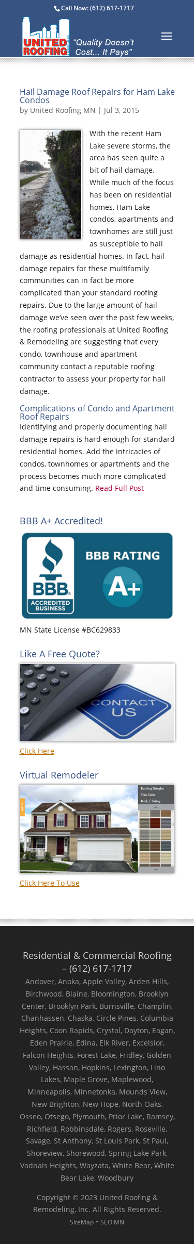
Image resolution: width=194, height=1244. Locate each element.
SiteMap (82, 1222)
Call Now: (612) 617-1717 (97, 8)
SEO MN (112, 1222)
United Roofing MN (63, 110)
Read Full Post (119, 488)
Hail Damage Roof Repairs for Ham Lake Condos (97, 96)
